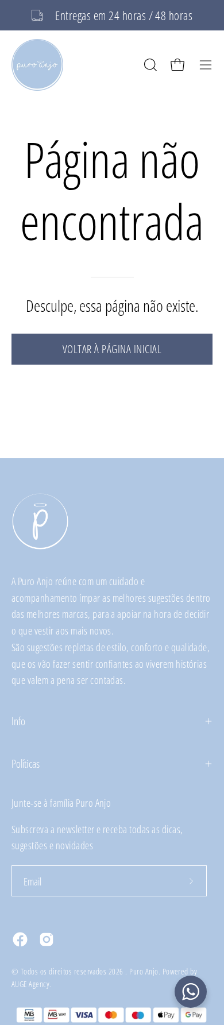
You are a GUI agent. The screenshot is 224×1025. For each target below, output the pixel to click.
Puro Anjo (143, 971)
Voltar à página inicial (112, 349)
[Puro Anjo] (37, 65)
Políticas (25, 763)
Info (18, 721)
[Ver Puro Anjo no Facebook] (20, 939)
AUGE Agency (30, 983)
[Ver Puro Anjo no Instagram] (46, 939)
